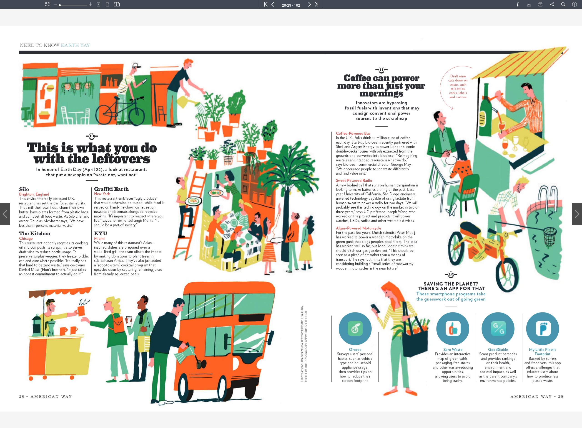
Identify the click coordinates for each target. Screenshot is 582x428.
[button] (22, 4)
